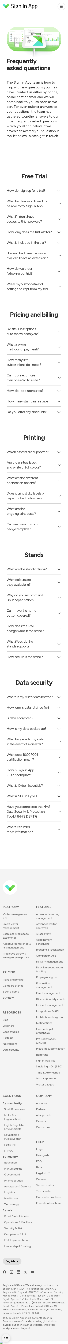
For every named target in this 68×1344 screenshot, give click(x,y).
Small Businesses (14, 1109)
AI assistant (43, 933)
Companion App (46, 955)
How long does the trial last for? (29, 232)
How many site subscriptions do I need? (24, 362)
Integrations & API (47, 1011)
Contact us (43, 1127)
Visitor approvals (46, 1078)
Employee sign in (46, 977)
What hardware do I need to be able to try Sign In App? (27, 203)
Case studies (11, 1031)
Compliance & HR (15, 1234)
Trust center (43, 1191)
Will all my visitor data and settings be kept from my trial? (28, 286)
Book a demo (11, 991)
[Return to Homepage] (20, 6)
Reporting (42, 1054)
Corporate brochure (48, 1197)
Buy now (8, 997)
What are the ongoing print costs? (21, 511)
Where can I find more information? (20, 829)
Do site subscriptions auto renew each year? (23, 331)
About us (41, 1103)
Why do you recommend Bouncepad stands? (25, 597)
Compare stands (13, 985)
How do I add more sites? (25, 391)
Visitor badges (45, 1084)
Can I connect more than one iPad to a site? (23, 377)
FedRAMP (10, 1144)
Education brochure (48, 1203)
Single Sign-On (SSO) (49, 1066)
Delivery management (49, 961)
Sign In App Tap (45, 1060)
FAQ (39, 1161)
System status (45, 1185)
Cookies (41, 1179)
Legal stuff (43, 1173)
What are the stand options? (27, 569)
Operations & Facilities (18, 1222)
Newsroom (10, 1043)
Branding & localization (50, 949)
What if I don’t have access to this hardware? (24, 219)
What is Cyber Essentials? (25, 785)
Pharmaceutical (13, 1180)
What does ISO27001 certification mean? (22, 757)
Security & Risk (13, 1228)
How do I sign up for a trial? (26, 190)
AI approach (43, 1115)
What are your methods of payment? (23, 346)
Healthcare (11, 1198)
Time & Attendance (48, 1072)
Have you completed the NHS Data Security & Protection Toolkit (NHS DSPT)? (28, 811)
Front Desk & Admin (16, 1216)
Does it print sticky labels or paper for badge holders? (26, 495)
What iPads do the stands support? (20, 643)
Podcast (8, 1037)
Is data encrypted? (20, 718)
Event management (48, 993)
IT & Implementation (16, 1240)
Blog (5, 1019)
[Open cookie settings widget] (6, 1338)
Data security (11, 1049)
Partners (41, 1109)
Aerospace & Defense (17, 1186)
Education (10, 1162)
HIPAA (8, 1150)
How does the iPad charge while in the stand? (25, 628)
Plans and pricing (13, 979)
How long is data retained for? (28, 707)
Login (39, 1149)
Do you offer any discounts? (27, 412)
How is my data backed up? (26, 729)
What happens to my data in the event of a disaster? (25, 741)
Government (12, 1174)
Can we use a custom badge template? (22, 526)
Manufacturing (13, 1168)
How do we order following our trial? (19, 271)
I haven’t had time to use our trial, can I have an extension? (27, 255)
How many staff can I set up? (27, 401)
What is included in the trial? (26, 243)
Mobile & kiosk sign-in (49, 1017)
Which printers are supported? (28, 452)
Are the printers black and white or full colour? (24, 464)
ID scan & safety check (50, 999)
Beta (39, 1167)
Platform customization (50, 1048)
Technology (11, 1204)
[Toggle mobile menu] (61, 6)
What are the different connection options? (22, 480)
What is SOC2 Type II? (23, 796)
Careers (41, 1121)
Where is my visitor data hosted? (30, 697)
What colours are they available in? (19, 582)
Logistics (10, 1192)
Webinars (8, 1025)
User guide (42, 1155)
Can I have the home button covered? (21, 612)
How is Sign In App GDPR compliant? (20, 772)
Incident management (49, 1005)
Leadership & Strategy (17, 1246)
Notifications (44, 1023)
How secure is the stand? (25, 657)
